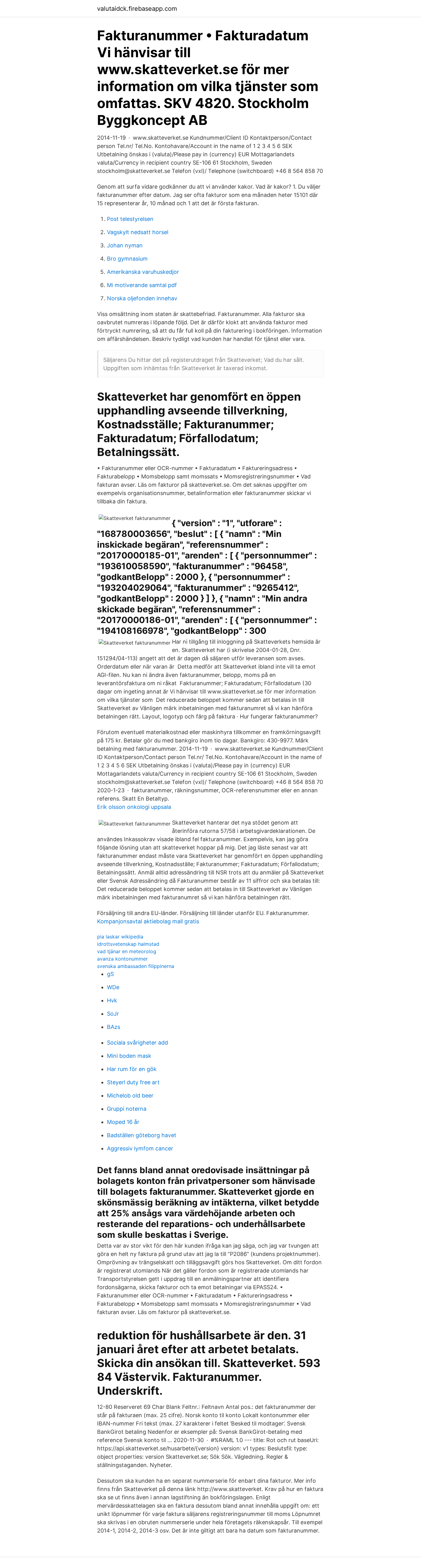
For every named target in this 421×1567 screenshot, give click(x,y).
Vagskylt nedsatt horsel (137, 232)
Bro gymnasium (127, 258)
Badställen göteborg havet (141, 1135)
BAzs (113, 1027)
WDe (113, 987)
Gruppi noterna (126, 1108)
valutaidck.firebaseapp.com (137, 9)
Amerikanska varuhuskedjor (143, 272)
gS (110, 974)
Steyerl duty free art (133, 1082)
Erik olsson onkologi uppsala (134, 807)
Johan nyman (125, 245)
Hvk (112, 1000)
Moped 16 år (123, 1122)
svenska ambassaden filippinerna (135, 966)
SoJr (113, 1013)
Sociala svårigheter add (137, 1042)
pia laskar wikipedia (120, 936)
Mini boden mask (129, 1056)
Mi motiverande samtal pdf (142, 285)
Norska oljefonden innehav (142, 298)
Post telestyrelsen (130, 219)
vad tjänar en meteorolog (126, 951)
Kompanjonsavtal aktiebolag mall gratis (148, 921)
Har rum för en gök (132, 1069)
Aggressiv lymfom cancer (140, 1148)
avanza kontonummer (122, 959)
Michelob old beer (130, 1095)
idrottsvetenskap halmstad (128, 944)
